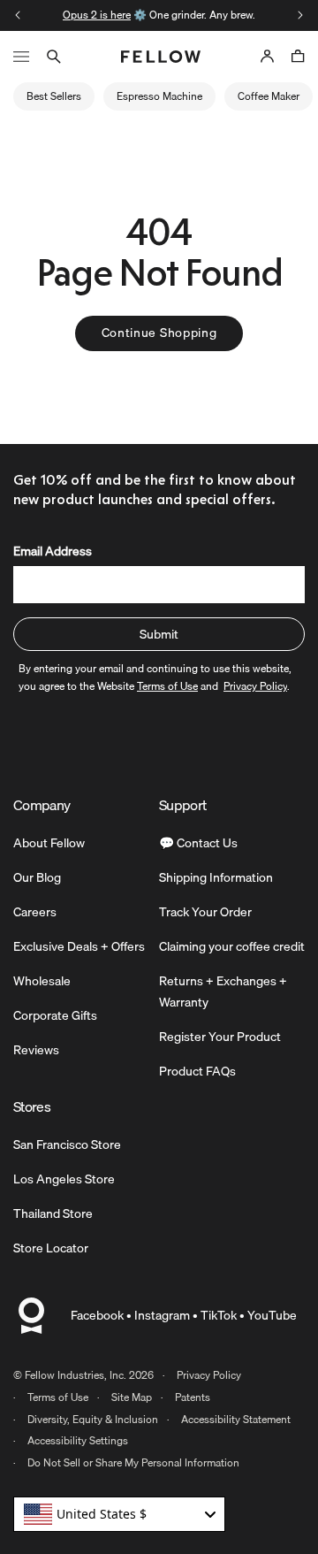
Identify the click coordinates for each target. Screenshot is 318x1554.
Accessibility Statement (236, 1419)
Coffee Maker (268, 96)
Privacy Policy (209, 1374)
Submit (159, 634)
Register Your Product (220, 1036)
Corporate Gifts (55, 1015)
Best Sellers (53, 96)
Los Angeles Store (64, 1179)
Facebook (97, 1315)
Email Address (52, 551)
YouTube (272, 1315)
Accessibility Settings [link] (77, 1440)
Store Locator (50, 1248)
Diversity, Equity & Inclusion (92, 1419)
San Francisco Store (67, 1144)
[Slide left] (17, 15)
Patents (192, 1397)
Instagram (162, 1315)
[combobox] (119, 1514)
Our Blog (37, 877)
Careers (35, 912)
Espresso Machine (159, 96)
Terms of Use (57, 1397)
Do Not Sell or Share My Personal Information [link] (133, 1462)
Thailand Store (53, 1213)
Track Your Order (205, 912)
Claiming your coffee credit (232, 946)
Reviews (36, 1050)
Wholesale (42, 981)
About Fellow (49, 843)
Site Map (131, 1397)
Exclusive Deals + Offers (79, 946)
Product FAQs (197, 1071)
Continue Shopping (159, 332)
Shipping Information (216, 877)
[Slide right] (300, 15)
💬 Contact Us (198, 843)
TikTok (219, 1315)
